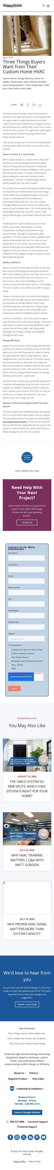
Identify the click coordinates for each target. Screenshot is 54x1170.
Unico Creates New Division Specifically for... (27, 1038)
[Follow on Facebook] (10, 1137)
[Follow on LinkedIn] (30, 1137)
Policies (33, 1073)
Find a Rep (38, 1078)
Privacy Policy (20, 1161)
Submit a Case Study (27, 1004)
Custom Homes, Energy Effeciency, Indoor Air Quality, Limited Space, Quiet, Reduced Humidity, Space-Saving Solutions (25, 81)
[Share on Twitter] (22, 105)
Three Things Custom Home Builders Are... (27, 1033)
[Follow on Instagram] (17, 1137)
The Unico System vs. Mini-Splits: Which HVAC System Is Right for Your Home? (27, 788)
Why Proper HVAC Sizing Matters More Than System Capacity (27, 929)
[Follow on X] (23, 1137)
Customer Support (38, 1121)
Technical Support (27, 1126)
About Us (19, 1073)
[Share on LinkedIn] (34, 105)
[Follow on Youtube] (43, 1137)
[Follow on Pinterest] (37, 1137)
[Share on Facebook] (28, 105)
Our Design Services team (14, 421)
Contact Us (27, 522)
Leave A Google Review (27, 1112)
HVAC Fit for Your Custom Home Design (27, 1043)
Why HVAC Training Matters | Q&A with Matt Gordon (27, 860)
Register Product (17, 1078)
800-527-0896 (17, 1121)
